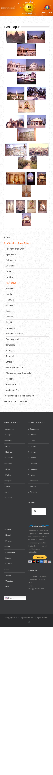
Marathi (8, 463)
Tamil (7, 486)
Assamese (9, 429)
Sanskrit (8, 498)
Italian (32, 475)
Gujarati (8, 440)
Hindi (7, 446)
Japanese (34, 481)
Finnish (33, 452)
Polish (7, 547)
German (33, 463)
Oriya (7, 469)
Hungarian (34, 469)
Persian (8, 541)
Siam (7, 569)
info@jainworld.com (36, 589)
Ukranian (9, 581)
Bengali (8, 435)
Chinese (33, 435)
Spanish (8, 575)
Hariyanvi (9, 452)
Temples (8, 237)
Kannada (9, 458)
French (33, 458)
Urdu (7, 587)
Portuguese (10, 552)
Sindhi (7, 492)
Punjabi (8, 481)
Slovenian (34, 492)
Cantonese (34, 429)
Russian (8, 558)
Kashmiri (33, 486)
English (33, 446)
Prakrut (8, 475)
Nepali (8, 535)
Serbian (8, 564)
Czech (32, 440)
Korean (8, 529)
